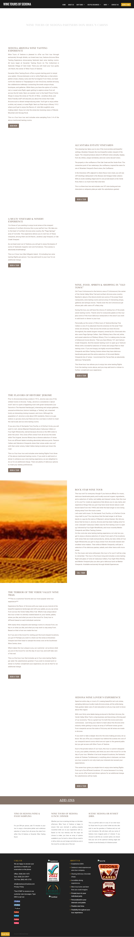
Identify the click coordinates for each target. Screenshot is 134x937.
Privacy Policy (19, 887)
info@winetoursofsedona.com (24, 884)
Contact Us (115, 5)
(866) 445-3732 (26, 879)
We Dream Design (24, 933)
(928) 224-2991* (23, 877)
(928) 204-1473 (24, 874)
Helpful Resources (93, 5)
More (105, 5)
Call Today (81, 573)
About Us (71, 5)
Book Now (13, 125)
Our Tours (79, 5)
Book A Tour (126, 5)
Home (64, 5)
